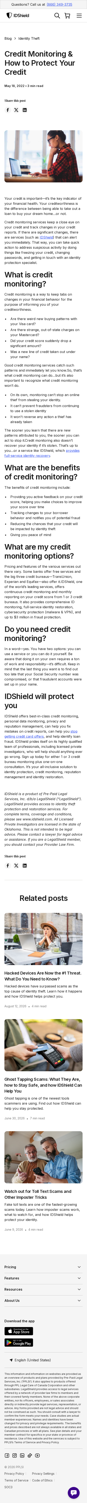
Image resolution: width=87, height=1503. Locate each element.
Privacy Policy (14, 1473)
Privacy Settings (43, 1473)
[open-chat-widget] (74, 1493)
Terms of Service (16, 1480)
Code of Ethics (42, 1480)
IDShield (46, 237)
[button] (78, 16)
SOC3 (8, 1487)
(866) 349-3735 (59, 4)
